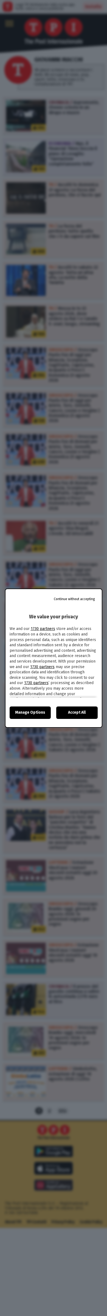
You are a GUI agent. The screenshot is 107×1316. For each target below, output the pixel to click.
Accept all (77, 712)
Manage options (30, 712)
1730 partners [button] (43, 628)
